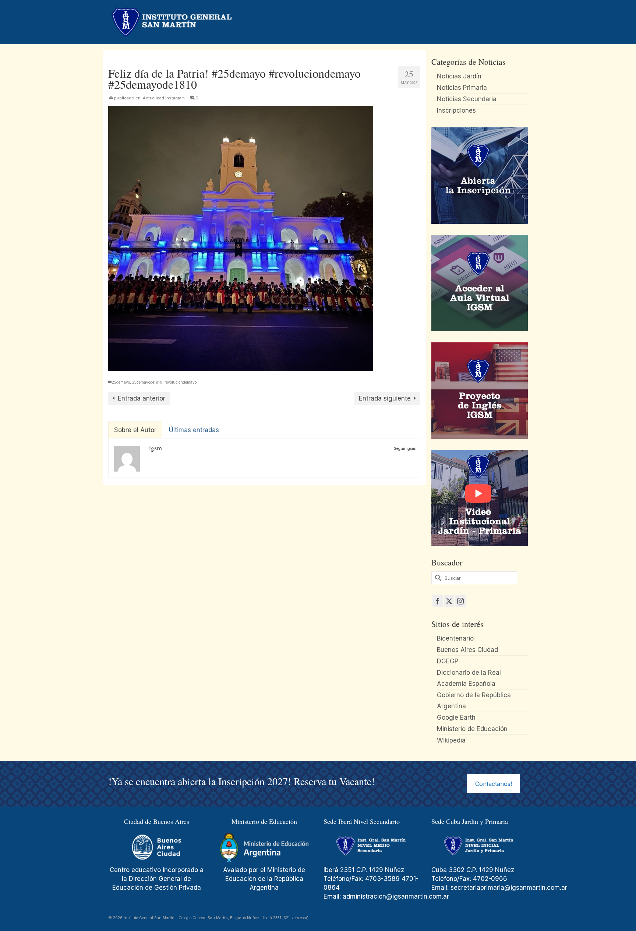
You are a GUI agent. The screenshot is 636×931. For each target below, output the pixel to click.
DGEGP (447, 661)
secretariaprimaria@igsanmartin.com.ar (509, 887)
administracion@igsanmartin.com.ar (397, 896)
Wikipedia (451, 740)
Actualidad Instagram (164, 97)
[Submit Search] (436, 577)
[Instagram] (460, 601)
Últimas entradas (194, 430)
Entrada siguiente (385, 398)
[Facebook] (437, 601)
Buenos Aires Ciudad (467, 649)
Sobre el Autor (135, 430)
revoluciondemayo (181, 382)
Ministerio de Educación (472, 729)
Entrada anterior (141, 398)
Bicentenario (455, 638)
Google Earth (456, 717)
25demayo (121, 382)
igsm (155, 447)
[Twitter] (449, 601)
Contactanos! (493, 783)
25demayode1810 (147, 382)
